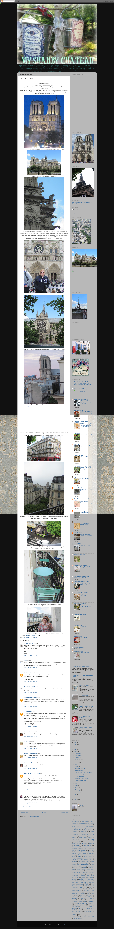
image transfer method (89, 866)
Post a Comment (26, 806)
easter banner (90, 847)
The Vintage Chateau (30, 762)
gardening (91, 859)
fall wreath (90, 851)
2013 (75, 751)
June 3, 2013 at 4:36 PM (30, 726)
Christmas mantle (84, 834)
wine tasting (89, 915)
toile (76, 903)
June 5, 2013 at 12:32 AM (30, 768)
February (77, 790)
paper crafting (75, 882)
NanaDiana (27, 741)
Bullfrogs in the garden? (86, 434)
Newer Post (24, 813)
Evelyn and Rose (78, 651)
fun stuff (80, 859)
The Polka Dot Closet (80, 614)
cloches (90, 836)
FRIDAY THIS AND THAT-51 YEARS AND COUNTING (85, 402)
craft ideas (90, 837)
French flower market (77, 858)
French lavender (88, 858)
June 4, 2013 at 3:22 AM (30, 757)
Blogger (66, 924)
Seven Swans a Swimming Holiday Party (86, 502)
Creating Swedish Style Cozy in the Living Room (86, 535)
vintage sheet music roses (78, 912)
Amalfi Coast (85, 821)
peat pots (87, 885)
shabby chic (75, 893)
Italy (74, 867)
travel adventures (80, 905)
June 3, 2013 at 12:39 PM (30, 681)
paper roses (80, 884)
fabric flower (91, 850)
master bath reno (77, 872)
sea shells (86, 892)
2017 (75, 742)
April (76, 785)
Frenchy (74, 859)
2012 (75, 794)
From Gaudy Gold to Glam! (82, 778)
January (77, 792)
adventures (27, 637)
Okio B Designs (78, 410)
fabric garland (76, 851)
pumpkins (74, 888)
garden (85, 859)
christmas (84, 831)
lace (90, 867)
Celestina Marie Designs (81, 565)
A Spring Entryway (84, 478)
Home (44, 813)
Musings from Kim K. (30, 686)
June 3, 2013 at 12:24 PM (30, 667)
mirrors (75, 874)
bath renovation (77, 824)
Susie (25, 660)
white (74, 915)
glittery (79, 863)
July (76, 764)
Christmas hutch (75, 834)
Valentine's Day (88, 908)
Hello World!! (83, 626)
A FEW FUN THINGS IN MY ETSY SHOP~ (86, 583)
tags (83, 899)
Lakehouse (77, 433)
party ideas (80, 885)
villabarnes (77, 444)
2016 (75, 744)
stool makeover (84, 898)
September (78, 759)
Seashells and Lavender (80, 488)
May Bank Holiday (84, 556)
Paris (32, 637)
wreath (89, 916)
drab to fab (75, 847)
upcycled (81, 908)
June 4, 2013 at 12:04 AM (30, 748)
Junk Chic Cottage (79, 388)
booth (78, 828)
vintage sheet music (88, 911)
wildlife (82, 915)
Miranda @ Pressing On (30, 753)
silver (88, 893)
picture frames (83, 887)
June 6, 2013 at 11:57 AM (30, 803)
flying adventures (88, 854)
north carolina (90, 877)
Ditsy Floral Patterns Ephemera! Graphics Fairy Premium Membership (83, 384)
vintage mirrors (86, 909)
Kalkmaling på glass (85, 512)
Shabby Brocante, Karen (31, 697)
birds (78, 826)
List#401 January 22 (85, 456)
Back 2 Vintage (78, 636)
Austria (92, 823)
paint (81, 879)
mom (93, 874)
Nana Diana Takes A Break (81, 399)
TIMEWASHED (78, 625)
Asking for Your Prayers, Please (81, 666)
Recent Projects (79, 770)
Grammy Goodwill (29, 732)
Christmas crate (80, 832)
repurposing (86, 890)
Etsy (80, 848)
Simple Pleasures (79, 647)
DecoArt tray (91, 843)
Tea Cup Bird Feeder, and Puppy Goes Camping (83, 773)
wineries (73, 916)
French (79, 856)
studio (91, 898)
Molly (89, 874)
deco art (78, 843)
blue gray (74, 828)
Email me (74, 213)
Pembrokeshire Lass (79, 554)
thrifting (80, 901)
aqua (87, 823)
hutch (81, 866)
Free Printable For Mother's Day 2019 (84, 524)
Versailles (74, 909)
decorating (77, 845)
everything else (81, 850)
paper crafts (83, 882)
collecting (74, 837)
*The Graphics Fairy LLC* (81, 381)
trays (77, 906)
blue (82, 826)
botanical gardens (85, 828)
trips (91, 906)
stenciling (74, 898)
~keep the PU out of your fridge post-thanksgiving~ (86, 412)
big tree (73, 826)
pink (90, 887)
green (87, 863)
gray (83, 863)
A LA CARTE (77, 543)
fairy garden (83, 851)
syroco (79, 899)
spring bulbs (74, 896)
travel (35, 637)
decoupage (87, 845)
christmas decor (89, 832)
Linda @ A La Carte (29, 643)
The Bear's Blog (28, 672)
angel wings (91, 821)
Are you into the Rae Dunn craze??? (85, 594)
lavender (78, 869)
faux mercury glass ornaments (79, 853)
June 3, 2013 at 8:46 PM (30, 736)
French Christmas (88, 856)
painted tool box (79, 880)
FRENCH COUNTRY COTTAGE (82, 466)
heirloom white (85, 864)
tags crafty (88, 899)
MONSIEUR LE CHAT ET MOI (32, 773)
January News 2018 (85, 567)
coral (85, 837)
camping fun (77, 829)
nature (77, 877)
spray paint (89, 895)
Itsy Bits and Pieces (79, 477)
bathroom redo (85, 824)
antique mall (82, 823)
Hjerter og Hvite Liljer (80, 511)
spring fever (81, 896)
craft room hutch (83, 839)
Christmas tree (82, 836)
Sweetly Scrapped (79, 522)
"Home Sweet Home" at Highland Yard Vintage (86, 605)
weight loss (89, 912)
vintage (79, 909)
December (78, 753)
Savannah (79, 892)
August (77, 762)
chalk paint (87, 829)
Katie (84, 867)
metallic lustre (85, 872)
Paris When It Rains (85, 545)
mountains (83, 875)
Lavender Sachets (84, 652)
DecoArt (84, 843)
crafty (92, 839)
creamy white (87, 841)
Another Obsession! (84, 685)
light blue (84, 869)
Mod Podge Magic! (84, 695)
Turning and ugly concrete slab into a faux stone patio (86, 705)
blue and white (89, 826)
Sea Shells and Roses (80, 768)
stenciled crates (89, 896)
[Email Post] (39, 635)
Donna (81, 805)
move (88, 875)
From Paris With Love (80, 780)
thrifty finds (91, 901)
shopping (83, 893)
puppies (80, 889)
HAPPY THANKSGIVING (80, 577)
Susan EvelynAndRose (30, 794)
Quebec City (87, 889)
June (76, 766)
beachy (91, 824)
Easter (83, 847)
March (77, 787)
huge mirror (76, 866)
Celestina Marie (28, 711)
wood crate (83, 916)
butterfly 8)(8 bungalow (80, 533)
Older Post (64, 813)
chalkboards (75, 831)
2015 (75, 747)
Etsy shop (85, 848)
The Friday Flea (78, 455)
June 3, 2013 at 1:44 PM (30, 692)
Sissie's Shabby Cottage (81, 592)
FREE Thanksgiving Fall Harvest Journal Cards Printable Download (86, 425)
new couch (83, 877)
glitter (86, 861)
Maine (82, 870)
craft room (74, 839)
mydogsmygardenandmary (81, 576)
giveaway (74, 861)
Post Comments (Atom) (33, 816)
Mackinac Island (75, 870)
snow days (82, 895)
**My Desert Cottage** (80, 603)
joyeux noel (79, 867)
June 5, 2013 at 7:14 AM (30, 789)
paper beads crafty (89, 880)
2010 (75, 799)
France (73, 856)
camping (92, 828)
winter (78, 916)
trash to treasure (83, 903)
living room (90, 869)
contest (80, 837)
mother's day (76, 875)
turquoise (74, 908)
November (78, 755)
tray (89, 905)
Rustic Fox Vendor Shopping (84, 390)
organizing (74, 879)
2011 (75, 797)
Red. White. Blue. (84, 637)
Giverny (81, 861)
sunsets (74, 899)
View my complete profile (84, 809)
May (76, 783)
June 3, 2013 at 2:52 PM (30, 706)
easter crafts (74, 848)
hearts (78, 864)
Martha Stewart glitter (89, 870)
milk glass (92, 872)
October (77, 757)
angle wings (75, 823)
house (93, 864)
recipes (79, 890)
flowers (80, 855)
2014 (75, 749)
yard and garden (77, 918)
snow (77, 895)
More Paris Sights (79, 776)
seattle (91, 892)
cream (78, 842)
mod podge (82, 874)
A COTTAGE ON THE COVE (81, 581)
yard (93, 916)
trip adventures (84, 906)
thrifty (85, 901)
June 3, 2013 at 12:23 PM (30, 655)
